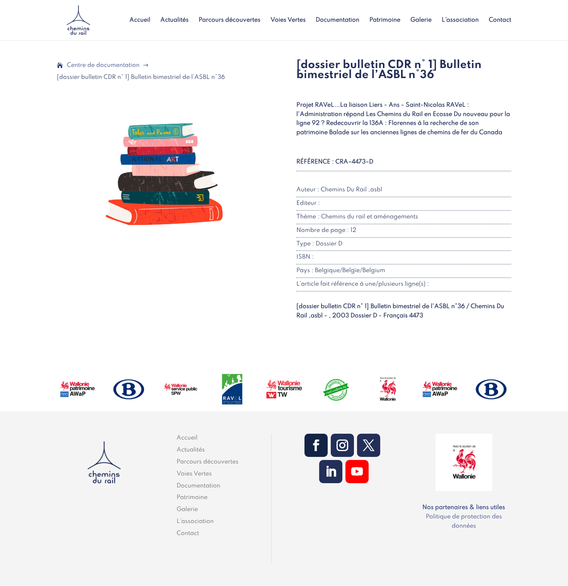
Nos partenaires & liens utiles (463, 507)
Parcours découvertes (229, 20)
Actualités (174, 20)
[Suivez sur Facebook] (316, 445)
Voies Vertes (288, 20)
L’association (460, 20)
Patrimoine (384, 20)
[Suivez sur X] (368, 445)
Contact (500, 20)
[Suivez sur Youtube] (357, 471)
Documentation (337, 20)
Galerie (421, 20)
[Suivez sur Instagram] (342, 445)
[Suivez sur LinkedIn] (330, 471)
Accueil (139, 20)
